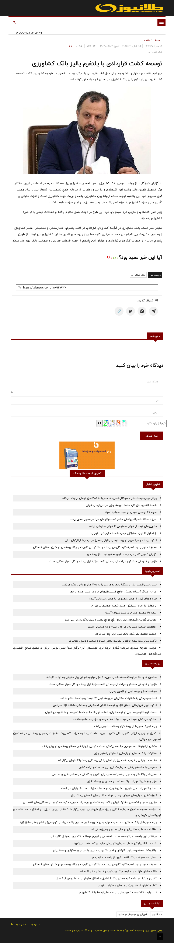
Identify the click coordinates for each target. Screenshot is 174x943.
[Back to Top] (160, 936)
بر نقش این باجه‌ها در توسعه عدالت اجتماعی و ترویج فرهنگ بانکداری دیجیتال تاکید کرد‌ (103, 836)
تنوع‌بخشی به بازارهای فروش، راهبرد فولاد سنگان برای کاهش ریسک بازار (114, 795)
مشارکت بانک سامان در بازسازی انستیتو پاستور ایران (125, 753)
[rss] (12, 924)
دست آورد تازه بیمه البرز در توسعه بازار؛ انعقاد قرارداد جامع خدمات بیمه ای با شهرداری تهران (101, 712)
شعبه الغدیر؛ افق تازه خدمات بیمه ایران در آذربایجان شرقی (121, 505)
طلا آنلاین (157, 914)
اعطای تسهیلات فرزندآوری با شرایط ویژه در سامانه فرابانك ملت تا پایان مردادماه (109, 788)
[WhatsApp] (142, 311)
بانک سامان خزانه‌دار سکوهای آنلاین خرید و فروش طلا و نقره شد (118, 871)
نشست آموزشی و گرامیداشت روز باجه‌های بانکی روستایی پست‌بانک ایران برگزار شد (107, 760)
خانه (157, 40)
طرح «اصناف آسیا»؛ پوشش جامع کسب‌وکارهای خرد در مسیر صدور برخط (113, 519)
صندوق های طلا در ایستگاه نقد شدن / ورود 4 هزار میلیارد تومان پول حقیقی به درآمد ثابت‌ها (101, 677)
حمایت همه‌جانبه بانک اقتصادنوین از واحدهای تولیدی (124, 857)
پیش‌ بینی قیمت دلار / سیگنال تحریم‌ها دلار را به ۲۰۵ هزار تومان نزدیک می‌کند (109, 498)
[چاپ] (70, 46)
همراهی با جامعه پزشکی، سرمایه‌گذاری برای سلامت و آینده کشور (118, 767)
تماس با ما (22, 924)
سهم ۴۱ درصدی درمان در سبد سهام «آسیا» (131, 512)
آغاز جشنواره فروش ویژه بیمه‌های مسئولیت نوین (127, 885)
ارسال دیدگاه (152, 436)
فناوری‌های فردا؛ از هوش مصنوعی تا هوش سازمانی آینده (123, 526)
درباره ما (35, 924)
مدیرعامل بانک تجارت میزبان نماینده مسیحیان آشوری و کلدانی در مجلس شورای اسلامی (104, 774)
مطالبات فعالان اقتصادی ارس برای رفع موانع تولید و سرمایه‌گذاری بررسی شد (111, 619)
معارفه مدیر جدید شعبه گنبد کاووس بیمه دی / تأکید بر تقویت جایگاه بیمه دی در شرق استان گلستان (95, 547)
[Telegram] (153, 311)
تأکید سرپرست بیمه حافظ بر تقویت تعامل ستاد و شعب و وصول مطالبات (113, 640)
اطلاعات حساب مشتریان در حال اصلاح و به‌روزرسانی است (122, 626)
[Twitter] (130, 311)
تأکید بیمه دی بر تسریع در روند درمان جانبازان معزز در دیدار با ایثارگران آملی (111, 540)
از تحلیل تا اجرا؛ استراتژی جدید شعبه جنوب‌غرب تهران (124, 533)
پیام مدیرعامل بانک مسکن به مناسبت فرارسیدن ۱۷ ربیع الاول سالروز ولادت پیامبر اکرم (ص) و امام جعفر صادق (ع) (88, 822)
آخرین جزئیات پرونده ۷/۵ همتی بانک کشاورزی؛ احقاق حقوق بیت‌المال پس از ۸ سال (106, 878)
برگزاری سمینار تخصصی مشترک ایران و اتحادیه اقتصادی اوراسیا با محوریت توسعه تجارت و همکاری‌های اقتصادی (90, 802)
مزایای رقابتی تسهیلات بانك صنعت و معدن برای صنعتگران (122, 781)
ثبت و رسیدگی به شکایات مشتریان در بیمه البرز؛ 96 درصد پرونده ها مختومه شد (108, 698)
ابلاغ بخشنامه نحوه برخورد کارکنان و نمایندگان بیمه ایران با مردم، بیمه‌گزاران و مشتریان (105, 850)
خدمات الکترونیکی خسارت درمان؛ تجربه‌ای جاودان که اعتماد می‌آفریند (114, 843)
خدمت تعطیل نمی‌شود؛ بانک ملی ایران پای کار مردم (126, 633)
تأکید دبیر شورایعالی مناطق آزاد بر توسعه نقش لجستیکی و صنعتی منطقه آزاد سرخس (105, 705)
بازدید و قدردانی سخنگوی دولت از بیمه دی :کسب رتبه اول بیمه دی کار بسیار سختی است (103, 561)
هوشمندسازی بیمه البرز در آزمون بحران (133, 691)
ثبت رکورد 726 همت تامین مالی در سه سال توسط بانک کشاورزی (118, 892)
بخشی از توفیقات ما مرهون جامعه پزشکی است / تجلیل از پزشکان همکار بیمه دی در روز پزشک (99, 746)
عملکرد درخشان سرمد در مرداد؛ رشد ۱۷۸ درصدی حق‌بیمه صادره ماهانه (115, 719)
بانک (147, 40)
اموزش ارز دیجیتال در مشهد (132, 914)
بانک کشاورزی (138, 275)
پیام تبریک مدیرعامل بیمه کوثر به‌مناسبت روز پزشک (125, 726)
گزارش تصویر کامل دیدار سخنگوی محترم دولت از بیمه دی (122, 554)
